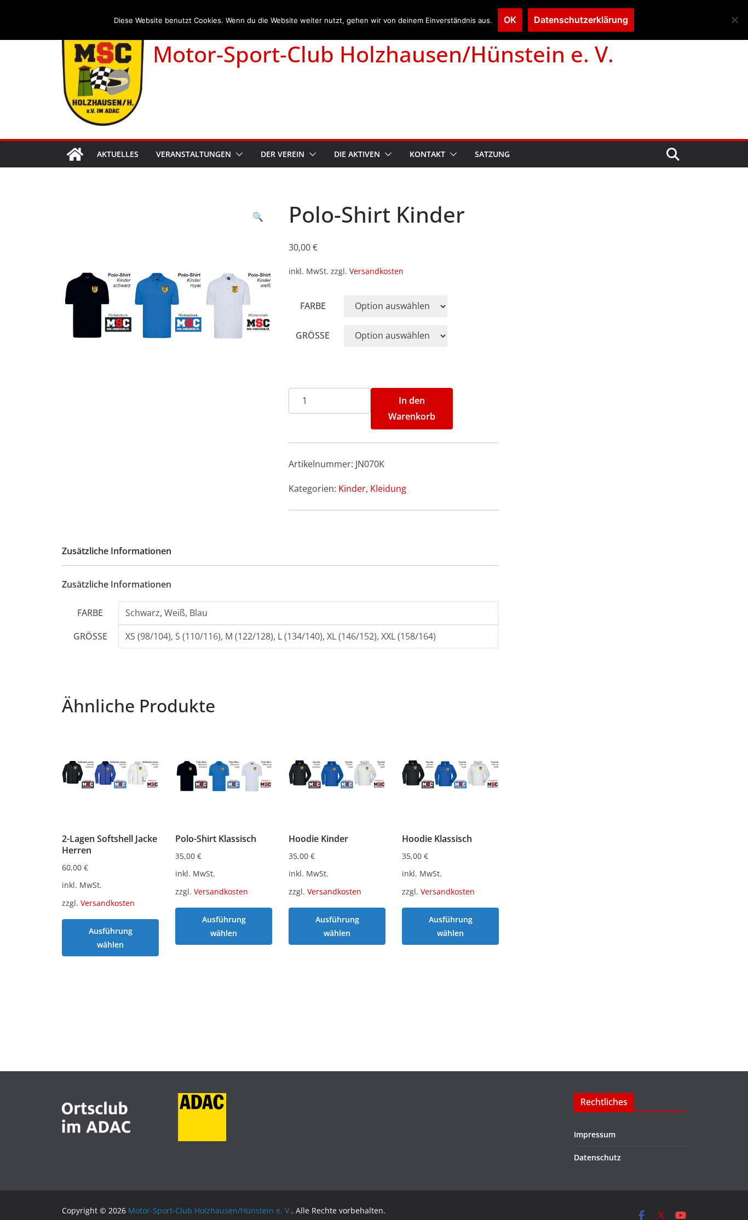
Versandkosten (376, 271)
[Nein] (734, 19)
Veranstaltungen (193, 154)
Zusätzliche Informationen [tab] (116, 551)
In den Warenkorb (411, 408)
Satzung (492, 154)
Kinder (352, 489)
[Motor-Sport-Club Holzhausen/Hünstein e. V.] (75, 154)
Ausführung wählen (111, 938)
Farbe (313, 306)
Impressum (594, 1134)
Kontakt (427, 154)
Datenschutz (597, 1157)
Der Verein (282, 154)
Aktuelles (118, 154)
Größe (313, 335)
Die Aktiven (357, 154)
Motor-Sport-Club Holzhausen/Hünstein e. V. (383, 54)
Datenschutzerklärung (581, 19)
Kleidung (388, 489)
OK (510, 19)
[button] (237, 154)
